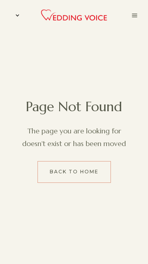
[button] (16, 15)
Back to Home (74, 172)
